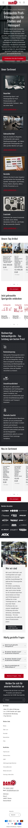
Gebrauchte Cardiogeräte (4, 317)
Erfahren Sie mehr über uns (13, 627)
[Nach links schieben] (10, 284)
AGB (4, 759)
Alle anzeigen (14, 289)
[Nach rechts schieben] (17, 284)
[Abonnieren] (23, 700)
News (4, 726)
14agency (19, 826)
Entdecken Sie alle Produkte (14, 58)
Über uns (5, 729)
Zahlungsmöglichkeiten (9, 763)
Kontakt (5, 733)
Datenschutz (6, 755)
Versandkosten (7, 767)
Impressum (6, 751)
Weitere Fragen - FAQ (14, 676)
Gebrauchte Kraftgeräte (16, 317)
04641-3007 (10, 788)
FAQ (4, 741)
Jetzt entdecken (9, 109)
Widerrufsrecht (7, 770)
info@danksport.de (13, 790)
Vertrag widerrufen (8, 774)
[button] (3, 2)
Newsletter (6, 737)
